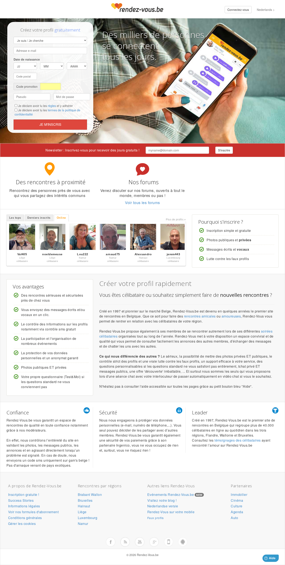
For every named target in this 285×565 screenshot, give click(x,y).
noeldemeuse (52, 254)
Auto (234, 517)
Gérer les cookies (22, 523)
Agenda (237, 511)
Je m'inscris (50, 124)
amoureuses (231, 316)
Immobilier (239, 494)
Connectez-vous (238, 10)
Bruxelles (85, 500)
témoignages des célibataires (237, 440)
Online (61, 217)
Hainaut (84, 506)
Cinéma (237, 500)
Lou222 (82, 254)
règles (52, 106)
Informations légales (24, 506)
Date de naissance (27, 59)
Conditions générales (25, 517)
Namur (83, 523)
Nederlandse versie (162, 506)
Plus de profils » (176, 219)
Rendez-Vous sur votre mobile (170, 511)
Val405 (22, 254)
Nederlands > (266, 10)
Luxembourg (87, 517)
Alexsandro (143, 254)
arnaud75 (113, 254)
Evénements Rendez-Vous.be (170, 494)
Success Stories (21, 500)
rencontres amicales (200, 316)
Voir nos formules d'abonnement (33, 511)
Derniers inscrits (38, 217)
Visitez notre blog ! (162, 500)
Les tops (15, 217)
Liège (82, 511)
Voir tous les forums (142, 202)
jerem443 (173, 254)
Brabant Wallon (90, 494)
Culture (236, 506)
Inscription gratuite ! (23, 494)
